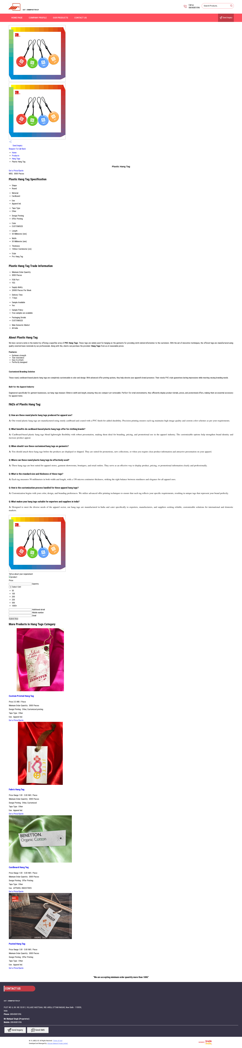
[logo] (14, 12)
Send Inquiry (227, 17)
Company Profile (38, 18)
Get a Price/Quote (16, 170)
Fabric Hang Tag (16, 789)
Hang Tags (16, 158)
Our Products (60, 18)
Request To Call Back (17, 149)
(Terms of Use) (57, 1041)
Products (15, 155)
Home (14, 152)
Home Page (16, 18)
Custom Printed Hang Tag (21, 696)
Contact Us (80, 18)
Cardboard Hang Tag (19, 867)
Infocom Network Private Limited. (57, 1043)
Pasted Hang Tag (17, 943)
